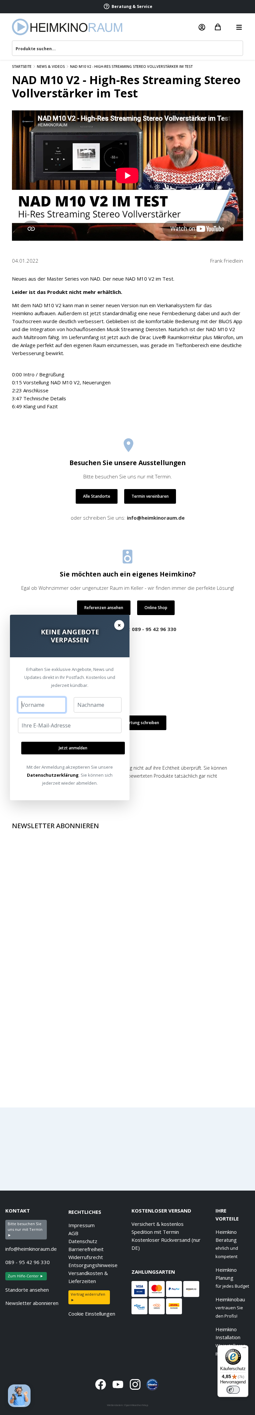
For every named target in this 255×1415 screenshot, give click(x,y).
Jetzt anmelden (73, 748)
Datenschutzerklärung (53, 775)
